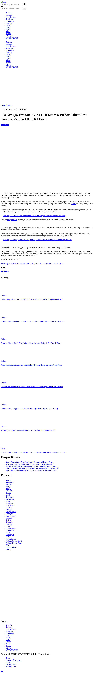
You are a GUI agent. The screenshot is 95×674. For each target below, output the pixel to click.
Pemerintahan (11, 17)
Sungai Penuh (11, 539)
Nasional (9, 15)
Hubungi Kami (11, 666)
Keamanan (9, 497)
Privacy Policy (11, 664)
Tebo (7, 545)
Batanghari (10, 482)
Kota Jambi (10, 505)
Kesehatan (9, 19)
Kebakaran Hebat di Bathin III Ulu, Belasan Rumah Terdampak (29, 464)
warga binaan (12, 220)
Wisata (8, 32)
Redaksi (8, 662)
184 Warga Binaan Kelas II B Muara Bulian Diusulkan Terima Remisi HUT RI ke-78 (32, 264)
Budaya (8, 487)
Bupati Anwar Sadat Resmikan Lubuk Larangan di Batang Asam (29, 462)
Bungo (8, 489)
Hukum (8, 34)
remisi (73, 204)
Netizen (8, 520)
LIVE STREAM (12, 38)
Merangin (9, 514)
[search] (24, 4)
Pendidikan (10, 21)
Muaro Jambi (10, 516)
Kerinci (8, 501)
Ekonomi (9, 491)
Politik (8, 25)
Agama (8, 30)
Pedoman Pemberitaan (14, 660)
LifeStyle (9, 36)
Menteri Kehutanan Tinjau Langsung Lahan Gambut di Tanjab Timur (31, 466)
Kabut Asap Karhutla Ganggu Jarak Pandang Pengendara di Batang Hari (32, 468)
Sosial (8, 27)
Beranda (9, 13)
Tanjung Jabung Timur (14, 543)
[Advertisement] (47, 86)
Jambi (8, 495)
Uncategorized (11, 547)
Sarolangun (10, 535)
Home (8, 658)
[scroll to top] (2, 672)
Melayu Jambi (11, 512)
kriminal (9, 507)
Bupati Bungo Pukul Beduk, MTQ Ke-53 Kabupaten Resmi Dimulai (31, 470)
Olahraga (9, 23)
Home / (4, 105)
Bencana (9, 484)
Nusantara (9, 522)
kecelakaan (10, 499)
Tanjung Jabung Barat (14, 541)
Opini (8, 526)
